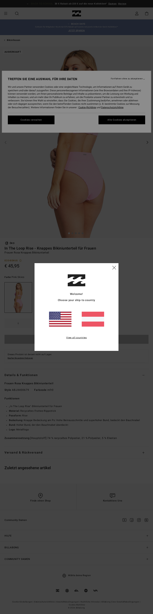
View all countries (76, 337)
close (114, 267)
